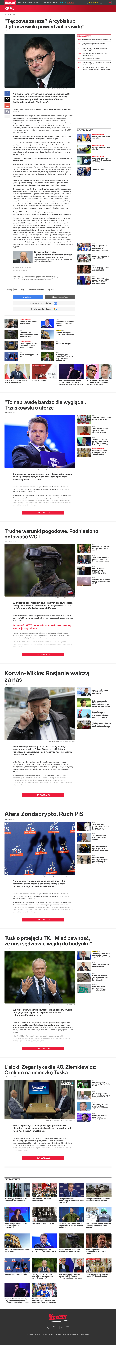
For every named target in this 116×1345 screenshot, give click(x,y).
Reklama (58, 1334)
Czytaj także (85, 130)
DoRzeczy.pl (72, 1120)
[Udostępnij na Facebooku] (7, 93)
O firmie (30, 1334)
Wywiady (51, 290)
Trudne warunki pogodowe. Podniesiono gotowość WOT (51, 534)
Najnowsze (84, 36)
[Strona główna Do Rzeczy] (10, 3)
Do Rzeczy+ (62, 2)
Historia (36, 2)
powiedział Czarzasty (21, 505)
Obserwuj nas (41, 303)
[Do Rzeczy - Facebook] (48, 1327)
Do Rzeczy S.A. (53, 1339)
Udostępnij (29, 297)
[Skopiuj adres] (7, 111)
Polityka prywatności (71, 1334)
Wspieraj (70, 2)
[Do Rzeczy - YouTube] (67, 1327)
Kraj (19, 2)
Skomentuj (61, 297)
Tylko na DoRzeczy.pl (36, 290)
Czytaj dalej (43, 513)
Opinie (30, 2)
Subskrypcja (48, 1334)
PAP (63, 469)
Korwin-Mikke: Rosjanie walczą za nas (47, 676)
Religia (23, 290)
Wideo (55, 2)
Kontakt (38, 1334)
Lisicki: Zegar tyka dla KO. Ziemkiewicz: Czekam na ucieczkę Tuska (50, 1069)
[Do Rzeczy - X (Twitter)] (54, 1327)
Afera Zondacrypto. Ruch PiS (44, 813)
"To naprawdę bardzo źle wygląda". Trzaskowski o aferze (45, 405)
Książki (49, 2)
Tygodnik (43, 2)
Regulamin (85, 1334)
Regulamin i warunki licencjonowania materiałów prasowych (36, 279)
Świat (24, 2)
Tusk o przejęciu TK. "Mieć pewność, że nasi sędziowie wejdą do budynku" (48, 941)
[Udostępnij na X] (7, 99)
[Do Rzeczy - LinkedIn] (61, 1327)
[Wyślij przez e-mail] (7, 105)
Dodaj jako (41, 309)
